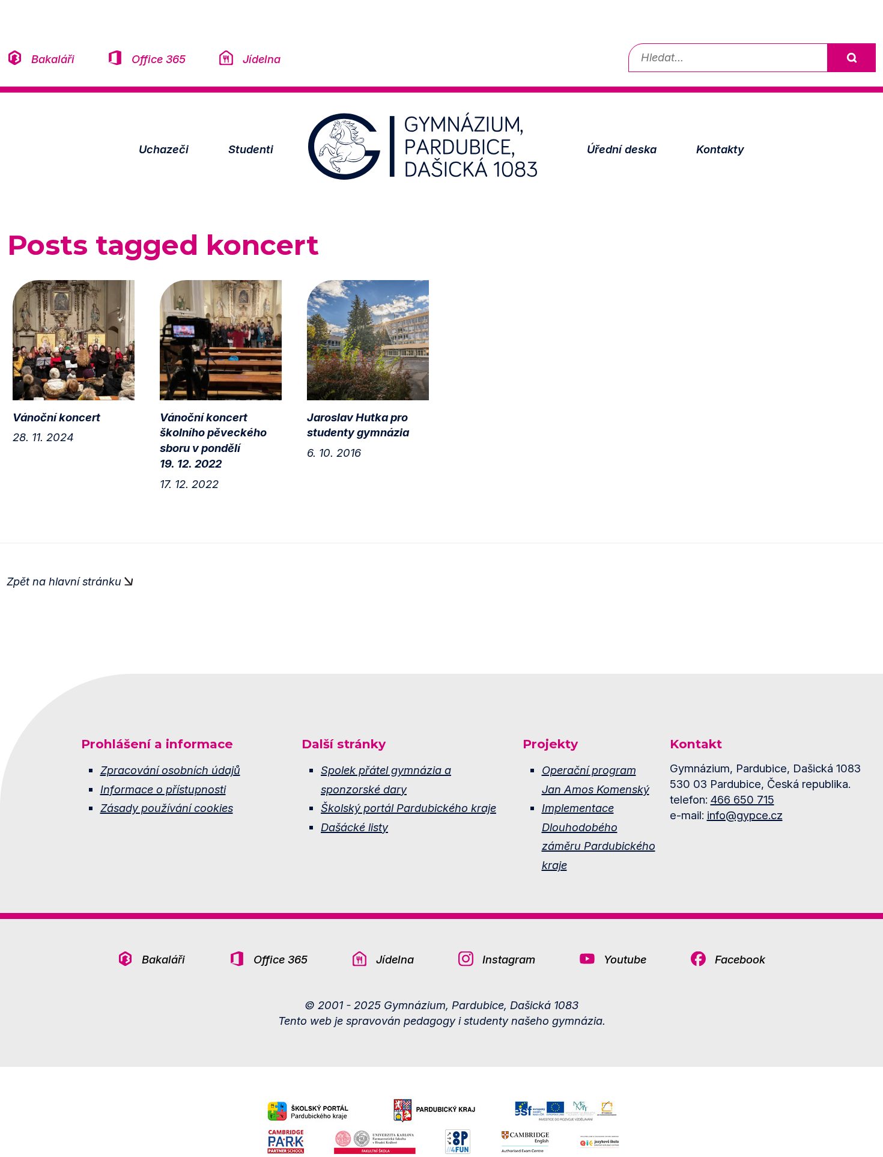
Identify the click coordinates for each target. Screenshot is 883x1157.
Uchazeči (164, 149)
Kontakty (720, 149)
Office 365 (159, 59)
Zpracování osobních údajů (170, 770)
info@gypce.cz (745, 815)
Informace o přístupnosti (163, 789)
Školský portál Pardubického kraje (408, 807)
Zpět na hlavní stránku (64, 581)
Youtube (625, 959)
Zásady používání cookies (166, 807)
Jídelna (262, 59)
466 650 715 (742, 799)
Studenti (250, 149)
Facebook (740, 959)
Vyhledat (851, 58)
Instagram (508, 959)
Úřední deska (622, 149)
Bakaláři (52, 59)
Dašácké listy (354, 827)
